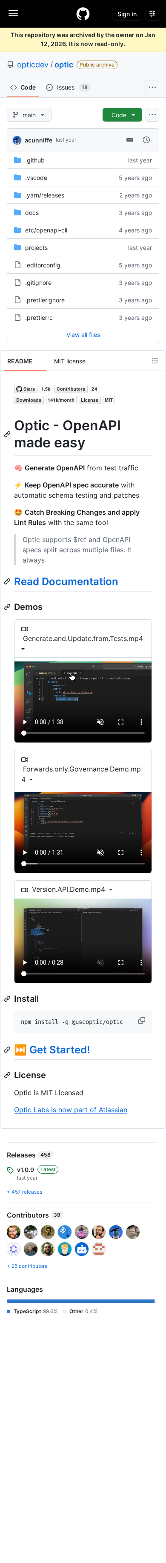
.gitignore (38, 282)
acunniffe (38, 140)
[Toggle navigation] (13, 13)
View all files (83, 334)
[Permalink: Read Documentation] (8, 581)
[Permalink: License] (8, 1075)
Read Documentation (66, 581)
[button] (143, 1021)
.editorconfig (42, 265)
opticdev (33, 64)
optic (63, 64)
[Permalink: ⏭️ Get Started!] (8, 1050)
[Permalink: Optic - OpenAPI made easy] (8, 434)
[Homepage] (83, 13)
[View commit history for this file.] (146, 140)
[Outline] (155, 361)
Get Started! (59, 1050)
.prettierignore (45, 300)
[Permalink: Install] (8, 999)
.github (35, 160)
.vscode (36, 177)
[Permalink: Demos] (8, 607)
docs (32, 212)
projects (36, 247)
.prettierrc (39, 317)
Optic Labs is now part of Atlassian (70, 1109)
